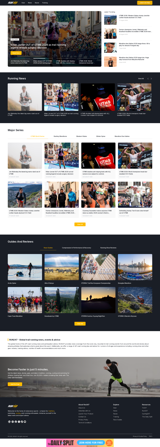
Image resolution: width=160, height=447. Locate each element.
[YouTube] (25, 422)
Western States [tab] (81, 136)
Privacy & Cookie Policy (140, 436)
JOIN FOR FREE (145, 3)
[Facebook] (16, 421)
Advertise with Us (84, 411)
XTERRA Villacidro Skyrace (127, 316)
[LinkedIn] (9, 421)
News (30, 3)
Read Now (16, 53)
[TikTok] (22, 422)
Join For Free (15, 384)
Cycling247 (146, 414)
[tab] (37, 137)
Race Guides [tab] (48, 248)
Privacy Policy (83, 420)
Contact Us (82, 417)
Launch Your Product (85, 414)
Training (45, 3)
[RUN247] (13, 2)
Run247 (145, 411)
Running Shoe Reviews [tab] (108, 248)
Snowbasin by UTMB (52, 316)
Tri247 (144, 408)
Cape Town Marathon (15, 316)
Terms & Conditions (84, 423)
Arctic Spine (12, 283)
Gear (23, 3)
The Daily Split (147, 417)
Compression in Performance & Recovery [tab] (76, 248)
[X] (19, 422)
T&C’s (150, 436)
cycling (18, 413)
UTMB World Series (37, 136)
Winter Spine (100, 136)
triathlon (51, 411)
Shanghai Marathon (124, 283)
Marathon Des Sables (122, 136)
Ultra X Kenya (49, 283)
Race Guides (117, 420)
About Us (81, 408)
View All (80, 224)
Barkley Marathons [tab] (60, 136)
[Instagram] (13, 422)
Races (37, 3)
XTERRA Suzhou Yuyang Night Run (93, 316)
